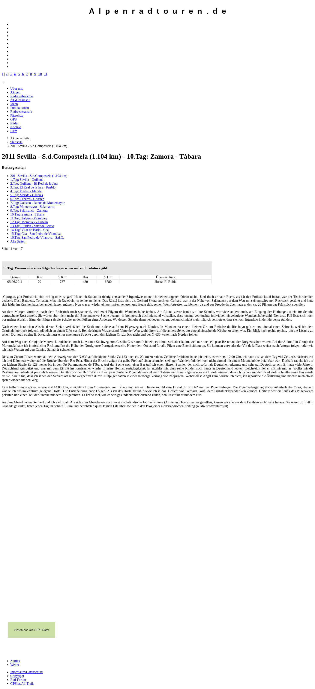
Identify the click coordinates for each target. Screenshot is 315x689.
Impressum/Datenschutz (26, 672)
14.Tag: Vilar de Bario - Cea (29, 230)
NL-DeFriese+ (20, 100)
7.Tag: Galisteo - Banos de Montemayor (37, 203)
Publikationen (19, 108)
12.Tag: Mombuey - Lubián (29, 222)
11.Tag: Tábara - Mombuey (28, 218)
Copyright (17, 676)
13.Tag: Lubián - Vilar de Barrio (32, 226)
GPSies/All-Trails (22, 683)
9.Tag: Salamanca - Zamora (29, 210)
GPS (13, 119)
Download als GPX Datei (31, 630)
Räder (14, 123)
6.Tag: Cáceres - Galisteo (27, 199)
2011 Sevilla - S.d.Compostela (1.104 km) (38, 176)
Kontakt (15, 127)
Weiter (14, 664)
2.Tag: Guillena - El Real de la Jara (34, 183)
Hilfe (13, 131)
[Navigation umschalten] (3, 82)
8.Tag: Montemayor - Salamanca (32, 206)
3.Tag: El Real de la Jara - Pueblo (33, 187)
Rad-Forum (18, 679)
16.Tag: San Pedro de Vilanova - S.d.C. (37, 237)
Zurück (15, 661)
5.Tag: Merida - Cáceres (26, 195)
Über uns (16, 88)
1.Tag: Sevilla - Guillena (26, 179)
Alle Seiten (17, 241)
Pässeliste (16, 115)
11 (45, 74)
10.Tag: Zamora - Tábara (27, 214)
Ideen (14, 104)
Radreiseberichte (21, 96)
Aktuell (15, 92)
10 (40, 74)
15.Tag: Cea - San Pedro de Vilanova (35, 233)
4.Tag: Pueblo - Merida (26, 191)
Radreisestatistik (21, 111)
